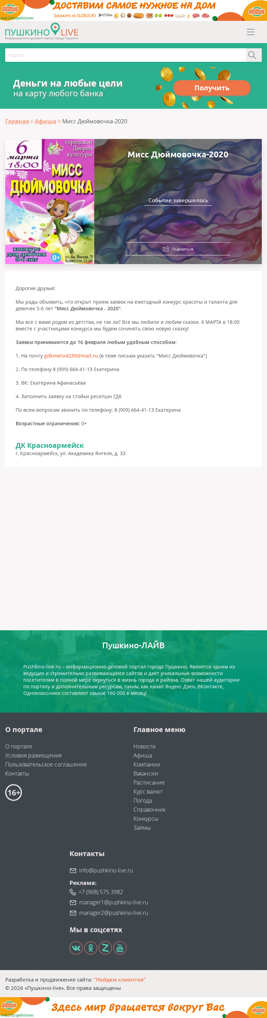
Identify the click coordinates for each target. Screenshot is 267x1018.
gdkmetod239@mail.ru (71, 355)
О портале (18, 746)
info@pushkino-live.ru (106, 870)
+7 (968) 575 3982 (101, 892)
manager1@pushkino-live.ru (113, 902)
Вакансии (146, 773)
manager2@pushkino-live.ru (113, 913)
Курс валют (148, 791)
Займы (142, 827)
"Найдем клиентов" (120, 979)
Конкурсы (146, 818)
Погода (143, 800)
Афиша (143, 755)
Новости (145, 746)
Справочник (149, 809)
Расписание (149, 782)
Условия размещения (33, 755)
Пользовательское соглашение (46, 764)
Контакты (17, 773)
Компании (147, 764)
